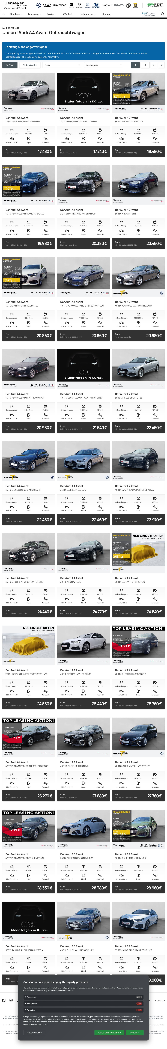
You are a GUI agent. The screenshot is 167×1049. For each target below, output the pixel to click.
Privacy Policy (34, 1032)
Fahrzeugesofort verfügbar (149, 14)
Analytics (31, 1010)
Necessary (31, 997)
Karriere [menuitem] (106, 14)
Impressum (160, 1000)
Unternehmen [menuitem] (87, 14)
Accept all (135, 1032)
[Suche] (163, 14)
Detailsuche (31, 65)
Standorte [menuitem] (15, 14)
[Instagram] (11, 1000)
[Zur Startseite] (3, 14)
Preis (16, 151)
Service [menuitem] (50, 14)
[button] (62, 65)
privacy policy (42, 1024)
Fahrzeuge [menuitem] (33, 14)
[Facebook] (3, 1000)
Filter (11, 65)
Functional (32, 1004)
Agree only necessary (109, 1032)
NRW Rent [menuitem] (67, 14)
